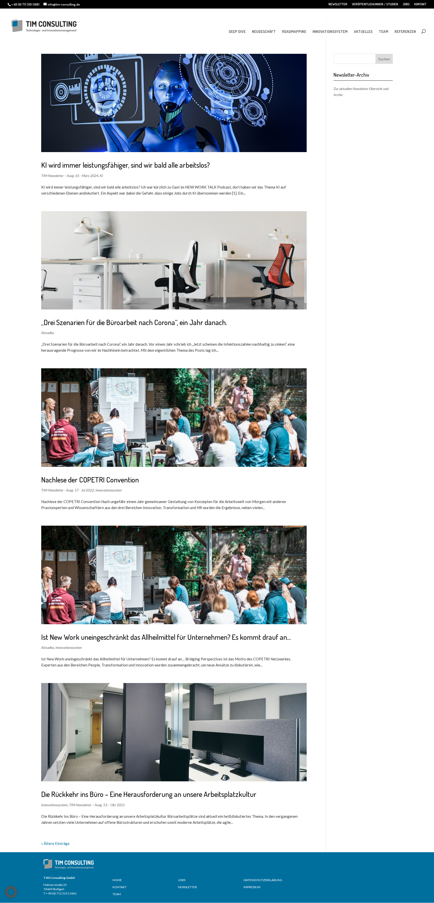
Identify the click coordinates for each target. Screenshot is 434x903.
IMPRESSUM (252, 887)
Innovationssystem (108, 490)
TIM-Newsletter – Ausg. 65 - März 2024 (69, 175)
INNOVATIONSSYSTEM (330, 31)
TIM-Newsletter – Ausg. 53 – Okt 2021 (97, 805)
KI (101, 175)
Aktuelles (47, 333)
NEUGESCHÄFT (264, 31)
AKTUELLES (363, 31)
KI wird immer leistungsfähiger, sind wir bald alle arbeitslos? (125, 164)
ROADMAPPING (294, 31)
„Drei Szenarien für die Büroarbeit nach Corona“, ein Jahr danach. (134, 322)
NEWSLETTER (338, 4)
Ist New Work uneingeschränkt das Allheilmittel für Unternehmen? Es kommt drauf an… (166, 637)
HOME (117, 880)
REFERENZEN (405, 31)
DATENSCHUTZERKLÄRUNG (263, 880)
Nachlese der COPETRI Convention (90, 479)
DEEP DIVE (237, 31)
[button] (11, 892)
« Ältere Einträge (55, 843)
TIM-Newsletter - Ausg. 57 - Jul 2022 (67, 490)
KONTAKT (420, 4)
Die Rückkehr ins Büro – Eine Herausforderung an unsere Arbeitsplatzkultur (148, 794)
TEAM (383, 31)
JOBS (406, 4)
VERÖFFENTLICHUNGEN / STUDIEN (375, 4)
